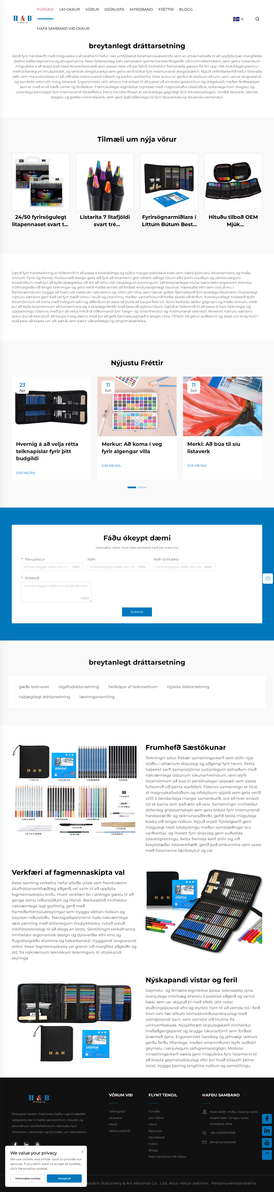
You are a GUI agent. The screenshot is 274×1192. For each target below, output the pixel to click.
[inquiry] (268, 578)
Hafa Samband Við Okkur (63, 28)
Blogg (186, 9)
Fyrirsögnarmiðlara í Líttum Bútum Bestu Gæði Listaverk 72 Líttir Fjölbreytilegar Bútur (169, 221)
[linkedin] (26, 1144)
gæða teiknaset (34, 686)
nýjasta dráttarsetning (188, 686)
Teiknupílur (117, 1111)
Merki (113, 1124)
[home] (23, 19)
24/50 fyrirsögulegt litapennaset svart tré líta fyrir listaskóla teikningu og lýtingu (41, 221)
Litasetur (115, 1118)
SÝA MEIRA (25, 473)
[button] (132, 487)
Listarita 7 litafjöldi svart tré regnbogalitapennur (105, 221)
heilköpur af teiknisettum (132, 686)
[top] (267, 1155)
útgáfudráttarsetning (78, 686)
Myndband (141, 9)
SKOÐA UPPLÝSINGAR (41, 182)
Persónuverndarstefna (233, 1183)
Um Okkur (69, 9)
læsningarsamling (97, 696)
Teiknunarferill (119, 1131)
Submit (137, 612)
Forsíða (45, 9)
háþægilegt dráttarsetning (44, 696)
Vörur (92, 9)
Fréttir (166, 9)
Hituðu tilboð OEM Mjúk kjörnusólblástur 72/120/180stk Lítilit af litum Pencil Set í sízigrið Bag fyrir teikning (233, 221)
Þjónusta (114, 9)
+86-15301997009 (222, 1133)
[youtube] (37, 1144)
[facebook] (15, 1144)
